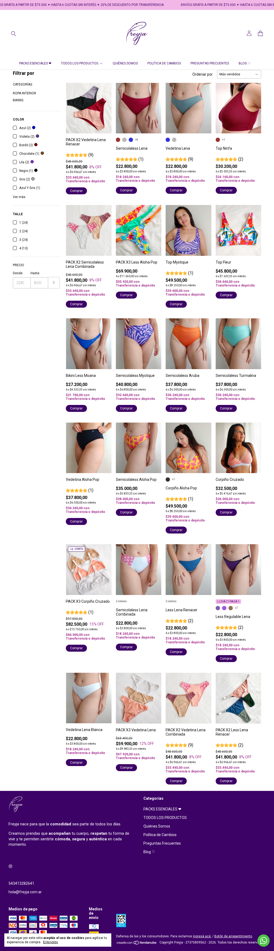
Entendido (50, 942)
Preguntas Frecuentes (210, 63)
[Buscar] (14, 33)
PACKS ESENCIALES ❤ (35, 63)
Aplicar (54, 282)
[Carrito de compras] (260, 33)
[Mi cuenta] (249, 33)
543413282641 (21, 883)
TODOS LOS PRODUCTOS (79, 63)
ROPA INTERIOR (24, 93)
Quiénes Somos (125, 63)
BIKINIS (18, 100)
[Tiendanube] (137, 944)
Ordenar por (202, 74)
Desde (17, 273)
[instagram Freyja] (10, 866)
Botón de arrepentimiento (233, 936)
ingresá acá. (202, 936)
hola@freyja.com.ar (25, 892)
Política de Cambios (164, 63)
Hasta (35, 273)
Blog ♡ (245, 63)
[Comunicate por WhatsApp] (263, 940)
